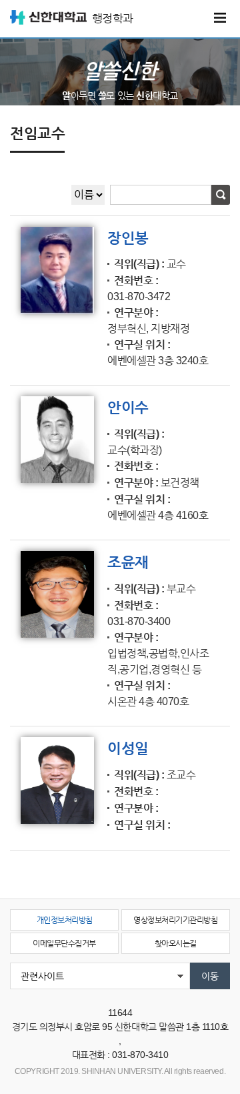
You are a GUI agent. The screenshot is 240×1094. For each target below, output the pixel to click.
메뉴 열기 (220, 18)
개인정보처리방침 (65, 920)
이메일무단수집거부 (64, 943)
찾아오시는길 (176, 943)
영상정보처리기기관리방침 (175, 920)
